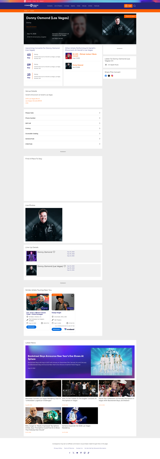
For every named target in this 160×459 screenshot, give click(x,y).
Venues (84, 6)
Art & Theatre (58, 6)
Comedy (66, 6)
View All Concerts (31, 26)
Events (32, 10)
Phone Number (30, 118)
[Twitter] (75, 452)
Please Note (29, 113)
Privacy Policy (58, 448)
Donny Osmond (78, 65)
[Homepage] (32, 5)
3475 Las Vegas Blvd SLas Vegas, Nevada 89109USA (33, 101)
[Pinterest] (83, 452)
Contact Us (79, 448)
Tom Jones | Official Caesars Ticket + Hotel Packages (36, 313)
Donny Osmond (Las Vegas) (50, 266)
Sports (73, 6)
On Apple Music (113, 65)
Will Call (28, 123)
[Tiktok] (90, 452)
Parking (27, 128)
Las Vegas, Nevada (57, 38)
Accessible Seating (31, 133)
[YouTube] (79, 452)
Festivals (96, 6)
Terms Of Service (69, 448)
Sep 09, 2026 (71, 254)
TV (37, 1)
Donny (36, 54)
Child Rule (28, 144)
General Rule (29, 139)
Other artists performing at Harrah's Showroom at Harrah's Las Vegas (80, 49)
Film (34, 1)
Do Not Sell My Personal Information (95, 448)
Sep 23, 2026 (70, 256)
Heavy (42, 1)
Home (25, 10)
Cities (78, 6)
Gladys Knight (56, 313)
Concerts (49, 6)
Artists (90, 6)
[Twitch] (87, 452)
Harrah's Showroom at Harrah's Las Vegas (60, 34)
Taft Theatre (57, 320)
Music (29, 1)
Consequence (25, 1)
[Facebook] (71, 452)
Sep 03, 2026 (70, 252)
